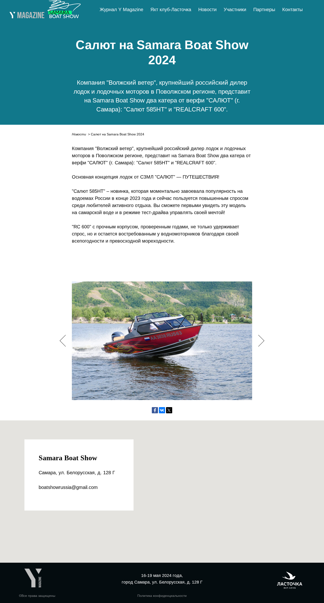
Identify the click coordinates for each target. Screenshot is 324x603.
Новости (207, 9)
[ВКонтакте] (162, 410)
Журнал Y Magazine (121, 9)
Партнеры (264, 9)
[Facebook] (155, 410)
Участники (235, 9)
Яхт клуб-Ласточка (170, 9)
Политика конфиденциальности (162, 596)
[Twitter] (169, 410)
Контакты (292, 9)
